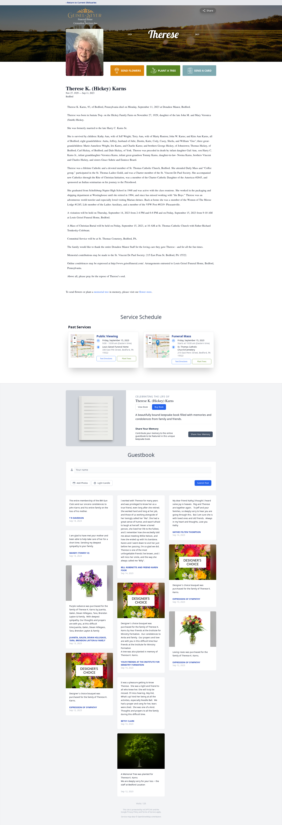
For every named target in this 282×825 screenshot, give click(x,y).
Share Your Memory (200, 434)
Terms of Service (149, 812)
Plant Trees (126, 358)
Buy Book (159, 407)
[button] (82, 343)
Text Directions (106, 358)
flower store (145, 291)
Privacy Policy (132, 812)
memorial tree (101, 291)
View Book (143, 407)
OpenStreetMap (144, 816)
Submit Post (203, 483)
